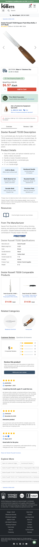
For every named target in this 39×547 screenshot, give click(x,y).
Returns (11, 529)
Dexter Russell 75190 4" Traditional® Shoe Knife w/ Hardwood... (20, 472)
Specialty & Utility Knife (8, 19)
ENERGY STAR (11, 519)
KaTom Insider (30, 529)
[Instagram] (23, 543)
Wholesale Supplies (10, 517)
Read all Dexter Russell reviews (11, 453)
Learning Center (29, 517)
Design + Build (11, 512)
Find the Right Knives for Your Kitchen (22, 215)
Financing (11, 532)
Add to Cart (21, 89)
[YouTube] (26, 543)
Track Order (11, 527)
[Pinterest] (20, 543)
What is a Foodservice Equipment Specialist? (22, 112)
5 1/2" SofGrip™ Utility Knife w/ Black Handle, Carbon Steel (29, 296)
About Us (29, 519)
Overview (9, 126)
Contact (29, 524)
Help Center (29, 512)
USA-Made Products (11, 522)
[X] (17, 543)
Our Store (29, 527)
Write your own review (19, 372)
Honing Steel (29, 329)
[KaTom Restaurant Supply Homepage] (7, 6)
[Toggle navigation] (3, 10)
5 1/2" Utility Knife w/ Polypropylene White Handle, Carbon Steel (10, 297)
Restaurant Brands (11, 514)
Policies (29, 514)
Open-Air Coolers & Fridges (9, 463)
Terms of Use (4, 541)
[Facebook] (14, 543)
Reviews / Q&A (28, 126)
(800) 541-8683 (17, 110)
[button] (30, 6)
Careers (29, 522)
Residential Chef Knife (10, 329)
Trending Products (11, 524)
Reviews (29, 532)
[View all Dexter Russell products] (19, 236)
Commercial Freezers (27, 463)
